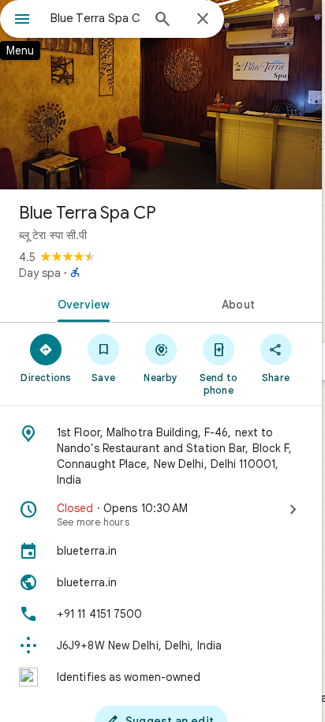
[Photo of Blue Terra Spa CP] (161, 94)
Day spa (40, 273)
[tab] (80, 303)
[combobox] (95, 18)
